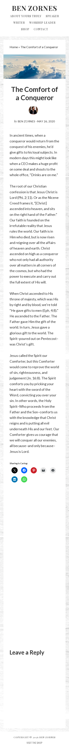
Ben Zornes (34, 8)
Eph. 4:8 (49, 310)
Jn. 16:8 (33, 378)
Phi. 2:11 (24, 197)
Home (14, 47)
